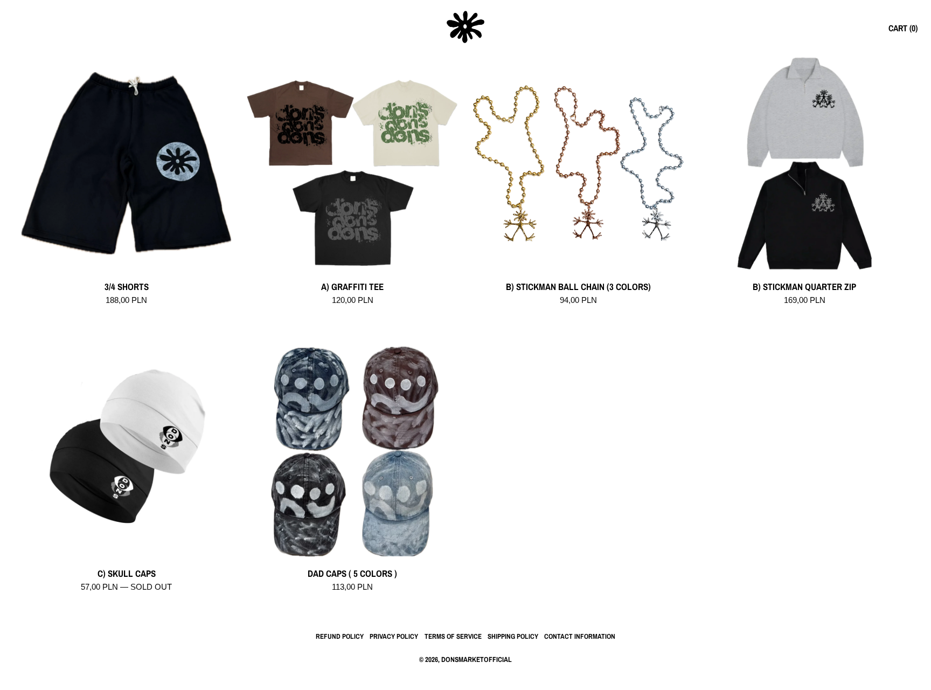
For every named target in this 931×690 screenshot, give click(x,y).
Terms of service (453, 636)
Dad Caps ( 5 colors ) (352, 573)
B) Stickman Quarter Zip (804, 287)
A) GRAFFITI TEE (352, 287)
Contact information (579, 636)
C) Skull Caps (127, 573)
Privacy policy (394, 636)
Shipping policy (513, 636)
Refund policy (340, 636)
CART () (903, 28)
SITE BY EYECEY (465, 676)
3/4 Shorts (127, 287)
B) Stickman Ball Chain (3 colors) (578, 287)
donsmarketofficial (476, 659)
